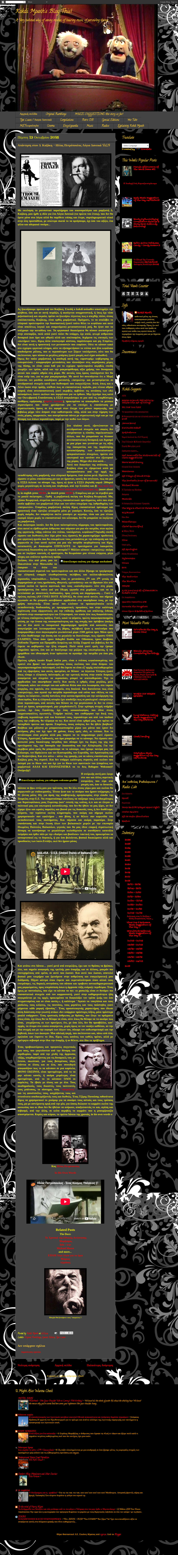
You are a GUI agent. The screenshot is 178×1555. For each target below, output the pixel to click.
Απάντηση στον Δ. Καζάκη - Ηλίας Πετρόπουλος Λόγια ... (140, 917)
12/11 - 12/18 (134, 884)
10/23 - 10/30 (135, 904)
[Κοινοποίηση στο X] (66, 1333)
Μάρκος (65, 1258)
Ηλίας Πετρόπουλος (68, 1166)
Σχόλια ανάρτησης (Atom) (72, 1376)
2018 (128, 872)
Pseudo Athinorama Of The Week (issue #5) (146, 168)
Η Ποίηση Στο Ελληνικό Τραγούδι (135, 503)
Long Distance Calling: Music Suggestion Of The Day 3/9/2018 (146, 718)
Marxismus (128, 471)
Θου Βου (125, 517)
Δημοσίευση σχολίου (31, 1352)
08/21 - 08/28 (135, 953)
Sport (125, 798)
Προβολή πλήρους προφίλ (133, 341)
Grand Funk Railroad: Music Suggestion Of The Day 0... (139, 933)
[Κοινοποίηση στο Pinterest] (71, 1333)
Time (125, 540)
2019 (128, 868)
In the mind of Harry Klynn (30, 1507)
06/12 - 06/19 (135, 957)
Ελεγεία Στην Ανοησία (131, 467)
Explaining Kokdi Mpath (131, 126)
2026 (128, 839)
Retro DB (87, 120)
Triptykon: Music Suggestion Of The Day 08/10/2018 (146, 755)
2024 (128, 848)
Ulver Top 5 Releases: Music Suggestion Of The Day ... (139, 925)
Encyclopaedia (70, 126)
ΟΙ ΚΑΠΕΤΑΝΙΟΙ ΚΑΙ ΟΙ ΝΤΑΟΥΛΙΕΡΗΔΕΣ (40, 1519)
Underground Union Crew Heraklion (33, 1457)
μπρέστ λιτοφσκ (53, 401)
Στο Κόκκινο (127, 793)
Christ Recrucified (132, 526)
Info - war (65, 1244)
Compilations (67, 120)
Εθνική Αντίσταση (129, 535)
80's (124, 567)
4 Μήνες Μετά (128, 531)
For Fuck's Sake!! (131, 428)
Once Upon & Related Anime (137, 611)
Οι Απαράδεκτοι (128, 597)
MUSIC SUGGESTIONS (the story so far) (99, 114)
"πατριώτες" (68, 1089)
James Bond (128, 423)
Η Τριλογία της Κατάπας (132, 489)
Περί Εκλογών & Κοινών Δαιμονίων (136, 441)
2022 (128, 856)
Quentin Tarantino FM (134, 602)
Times (125, 563)
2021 (128, 860)
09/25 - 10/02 (135, 944)
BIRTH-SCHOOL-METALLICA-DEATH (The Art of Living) (138, 401)
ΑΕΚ (124, 395)
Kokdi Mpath (144, 312)
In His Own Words (65, 1172)
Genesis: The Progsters (134, 606)
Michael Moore (65, 1248)
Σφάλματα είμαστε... (130, 450)
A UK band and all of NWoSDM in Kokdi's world (140, 592)
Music (89, 126)
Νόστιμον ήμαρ (25, 1447)
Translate (146, 149)
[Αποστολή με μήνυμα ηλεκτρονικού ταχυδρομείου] (61, 1333)
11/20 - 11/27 (134, 892)
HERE (42, 492)
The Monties (129, 581)
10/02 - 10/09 (135, 940)
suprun (103, 1534)
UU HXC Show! (36, 1460)
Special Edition (48, 1337)
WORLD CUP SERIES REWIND (144, 695)
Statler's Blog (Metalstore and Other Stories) (37, 1474)
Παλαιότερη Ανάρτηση (100, 1366)
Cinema (51, 126)
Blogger (118, 1534)
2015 (128, 966)
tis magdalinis (24, 1490)
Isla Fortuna (34, 1476)
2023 (128, 852)
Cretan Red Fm (130, 812)
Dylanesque (128, 558)
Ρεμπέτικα (126, 803)
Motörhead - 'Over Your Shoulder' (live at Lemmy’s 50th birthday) (56, 1401)
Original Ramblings (56, 114)
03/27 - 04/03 (135, 961)
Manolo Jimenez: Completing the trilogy (146, 652)
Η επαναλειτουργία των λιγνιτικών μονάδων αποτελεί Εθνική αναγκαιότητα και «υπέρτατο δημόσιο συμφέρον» (79, 1417)
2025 (128, 844)
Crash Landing (141, 736)
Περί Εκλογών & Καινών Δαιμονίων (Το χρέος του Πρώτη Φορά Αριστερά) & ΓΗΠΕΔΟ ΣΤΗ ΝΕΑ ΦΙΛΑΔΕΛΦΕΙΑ (145, 675)
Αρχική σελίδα (28, 114)
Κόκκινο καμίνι (25, 1415)
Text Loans (60, 1337)
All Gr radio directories (135, 816)
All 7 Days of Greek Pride (136, 476)
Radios (105, 126)
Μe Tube (132, 120)
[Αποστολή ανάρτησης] (55, 1333)
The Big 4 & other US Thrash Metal (140, 508)
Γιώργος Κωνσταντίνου (131, 572)
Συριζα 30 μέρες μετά (131, 446)
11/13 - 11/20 (134, 896)
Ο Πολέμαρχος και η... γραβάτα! (43, 1493)
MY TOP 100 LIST (131, 407)
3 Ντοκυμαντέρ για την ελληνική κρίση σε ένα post (140, 417)
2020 (128, 864)
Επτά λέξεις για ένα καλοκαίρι (42, 1433)
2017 (128, 876)
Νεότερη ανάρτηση (28, 1366)
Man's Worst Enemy (132, 462)
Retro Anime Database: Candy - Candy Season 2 (147, 244)
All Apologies (129, 549)
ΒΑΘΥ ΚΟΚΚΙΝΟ (27, 1431)
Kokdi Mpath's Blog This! (43, 11)
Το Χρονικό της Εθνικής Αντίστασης (65, 1237)
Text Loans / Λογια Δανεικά (36, 120)
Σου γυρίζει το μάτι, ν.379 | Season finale (36, 1450)
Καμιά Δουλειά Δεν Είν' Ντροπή (135, 437)
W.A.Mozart (128, 512)
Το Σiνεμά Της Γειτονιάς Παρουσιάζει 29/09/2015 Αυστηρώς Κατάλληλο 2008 (146, 262)
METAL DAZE (25, 1398)
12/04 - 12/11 (134, 888)
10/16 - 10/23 (135, 909)
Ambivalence (129, 432)
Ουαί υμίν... (126, 544)
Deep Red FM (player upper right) (141, 807)
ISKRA (21, 1517)
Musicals (127, 499)
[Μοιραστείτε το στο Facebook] (69, 1333)
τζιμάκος (65, 1262)
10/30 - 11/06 (135, 900)
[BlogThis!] (63, 1333)
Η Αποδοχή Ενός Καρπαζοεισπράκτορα (140, 183)
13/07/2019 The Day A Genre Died (146, 631)
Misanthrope (129, 522)
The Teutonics (130, 576)
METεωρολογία (29, 126)
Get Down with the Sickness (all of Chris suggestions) (141, 456)
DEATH (126, 586)
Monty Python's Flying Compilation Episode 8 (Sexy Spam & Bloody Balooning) (146, 223)
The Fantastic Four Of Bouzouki (139, 480)
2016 (128, 880)
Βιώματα (125, 494)
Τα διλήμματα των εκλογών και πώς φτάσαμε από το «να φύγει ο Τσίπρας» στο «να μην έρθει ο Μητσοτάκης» (67, 1509)
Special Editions (110, 120)
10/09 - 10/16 (135, 913)
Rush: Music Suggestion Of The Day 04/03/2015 (147, 199)
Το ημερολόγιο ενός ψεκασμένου (135, 412)
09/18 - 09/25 (135, 949)
